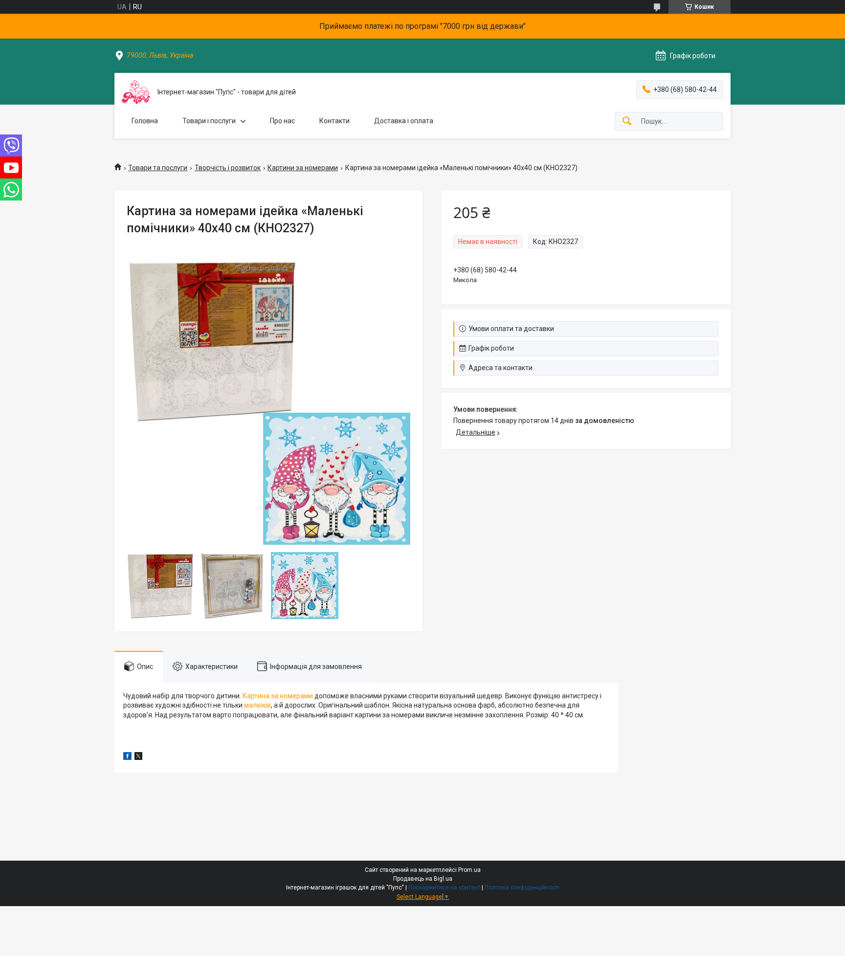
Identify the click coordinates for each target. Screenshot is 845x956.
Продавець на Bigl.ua (422, 878)
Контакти (334, 121)
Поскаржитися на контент (444, 887)
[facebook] (127, 757)
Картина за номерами (278, 696)
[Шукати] (627, 121)
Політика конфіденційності (522, 887)
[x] (138, 757)
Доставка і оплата (403, 121)
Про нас (282, 121)
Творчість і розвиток (228, 168)
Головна (145, 121)
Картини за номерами (302, 168)
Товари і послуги (209, 121)
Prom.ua (469, 870)
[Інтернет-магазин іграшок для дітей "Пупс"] (136, 92)
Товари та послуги (157, 168)
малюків (257, 705)
